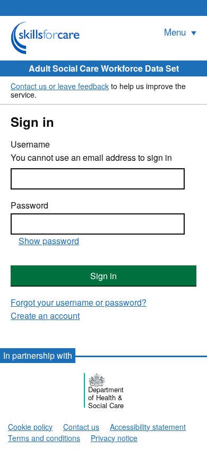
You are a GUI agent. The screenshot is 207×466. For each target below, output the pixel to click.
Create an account (45, 315)
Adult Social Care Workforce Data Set (104, 68)
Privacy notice (114, 438)
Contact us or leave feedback (60, 86)
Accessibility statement (148, 426)
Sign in (103, 276)
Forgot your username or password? (78, 302)
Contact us (81, 426)
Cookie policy (30, 426)
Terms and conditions (44, 438)
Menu (176, 32)
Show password (49, 241)
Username (30, 144)
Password (29, 205)
